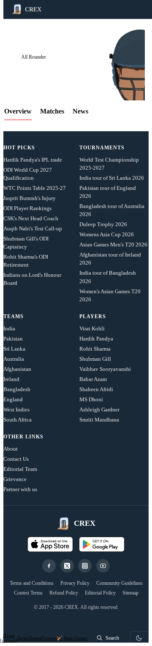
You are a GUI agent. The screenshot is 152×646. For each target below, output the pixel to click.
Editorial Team (20, 469)
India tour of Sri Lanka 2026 (111, 178)
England (13, 399)
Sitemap (130, 593)
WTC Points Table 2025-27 (34, 188)
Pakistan (13, 338)
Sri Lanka (14, 349)
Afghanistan (17, 369)
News (80, 111)
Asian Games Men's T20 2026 (113, 244)
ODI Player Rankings (27, 208)
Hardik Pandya (96, 338)
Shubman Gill (95, 359)
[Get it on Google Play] (102, 544)
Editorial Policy (100, 593)
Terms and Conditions (32, 583)
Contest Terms (28, 593)
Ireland (11, 379)
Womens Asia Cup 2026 (106, 234)
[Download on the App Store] (50, 544)
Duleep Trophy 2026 (103, 224)
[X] (67, 566)
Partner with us (20, 489)
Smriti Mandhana (99, 419)
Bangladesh (16, 389)
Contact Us (16, 459)
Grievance (15, 479)
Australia (13, 359)
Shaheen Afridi (96, 389)
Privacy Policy (75, 583)
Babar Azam (93, 379)
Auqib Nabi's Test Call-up (32, 228)
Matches (52, 111)
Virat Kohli (92, 328)
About (10, 449)
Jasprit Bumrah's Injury (29, 198)
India (9, 328)
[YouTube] (103, 566)
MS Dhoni (91, 399)
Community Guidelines (119, 583)
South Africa (17, 419)
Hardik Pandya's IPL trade (32, 160)
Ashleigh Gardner (99, 409)
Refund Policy (63, 593)
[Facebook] (49, 566)
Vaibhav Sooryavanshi (105, 369)
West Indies (16, 409)
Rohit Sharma (95, 349)
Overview (18, 111)
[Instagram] (85, 566)
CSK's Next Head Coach (30, 218)
